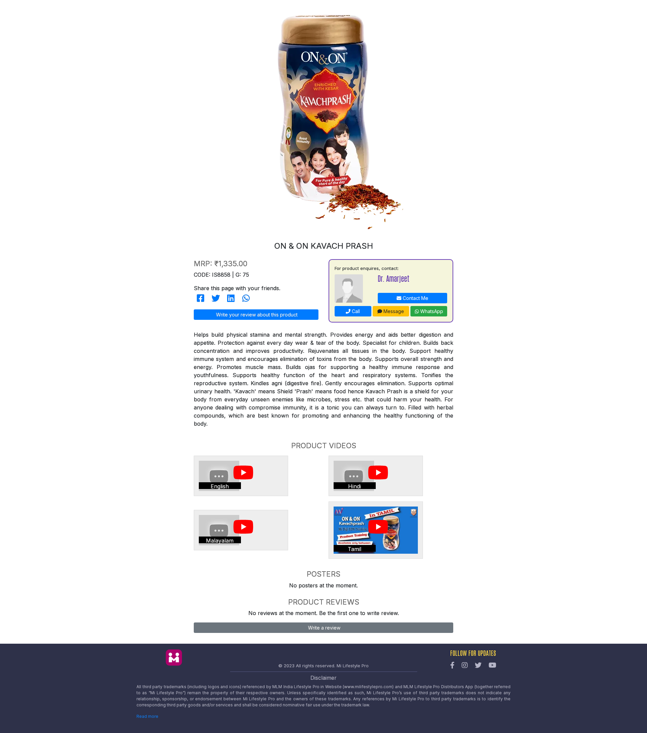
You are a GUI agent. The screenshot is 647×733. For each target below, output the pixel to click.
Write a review (323, 628)
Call (355, 311)
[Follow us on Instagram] (464, 665)
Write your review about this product (256, 314)
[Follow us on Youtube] (492, 665)
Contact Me (414, 298)
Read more (147, 716)
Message (393, 311)
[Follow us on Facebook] (452, 665)
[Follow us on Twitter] (478, 665)
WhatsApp (431, 311)
